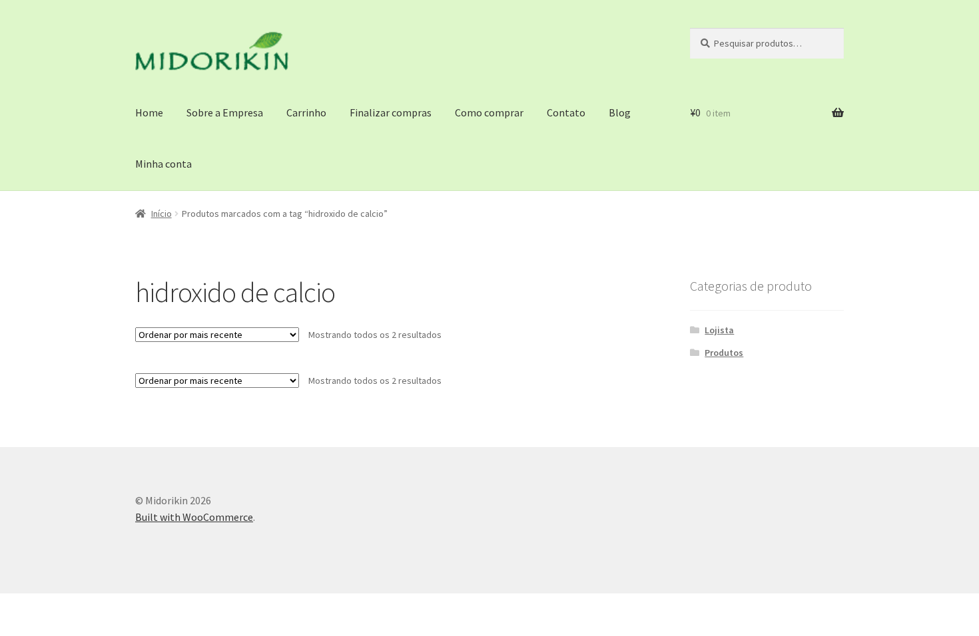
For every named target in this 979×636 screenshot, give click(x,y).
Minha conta (163, 163)
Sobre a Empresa (224, 112)
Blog (620, 112)
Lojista (719, 330)
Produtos (724, 353)
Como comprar (489, 112)
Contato (566, 112)
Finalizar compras (391, 112)
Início (161, 214)
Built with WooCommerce (194, 517)
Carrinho (306, 112)
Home (149, 112)
